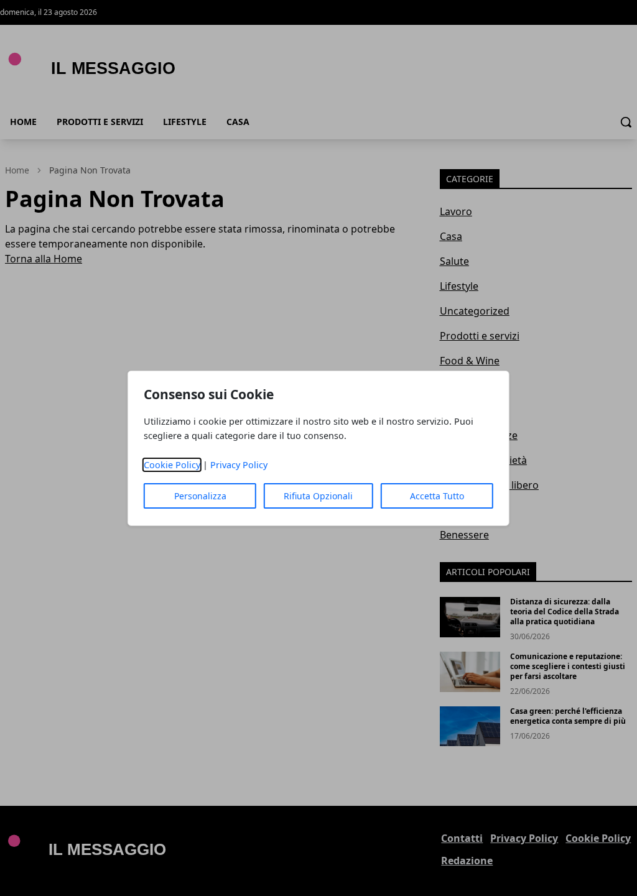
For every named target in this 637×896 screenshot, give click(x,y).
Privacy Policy (238, 465)
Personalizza (200, 496)
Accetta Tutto (437, 496)
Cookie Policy (172, 465)
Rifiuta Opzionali (318, 496)
